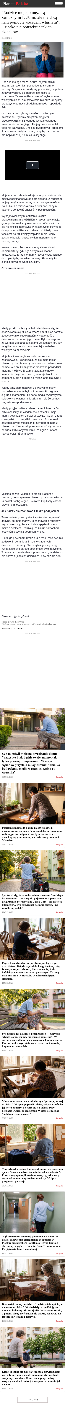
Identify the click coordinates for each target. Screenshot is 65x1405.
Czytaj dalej (32, 1399)
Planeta (15, 3)
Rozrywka (59, 777)
